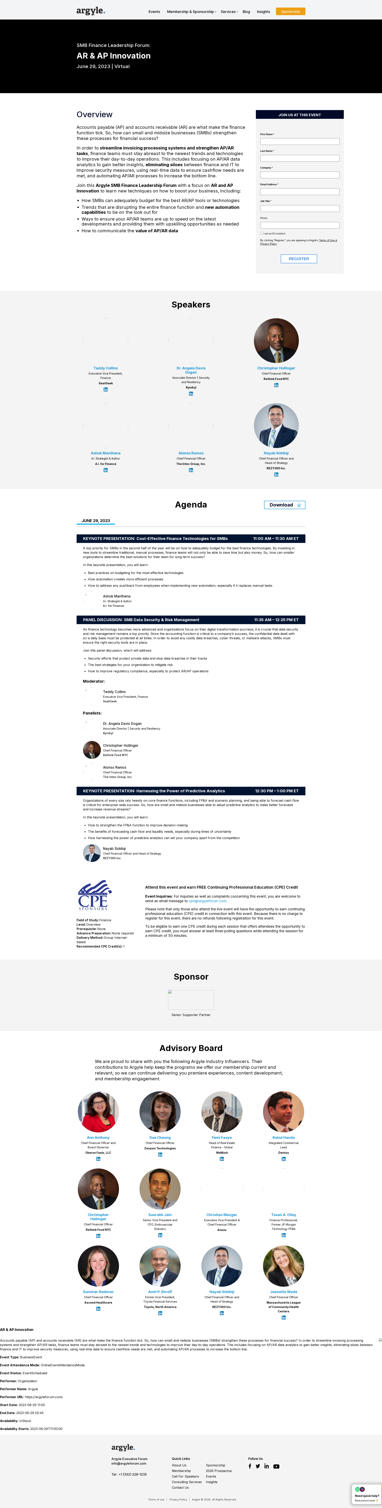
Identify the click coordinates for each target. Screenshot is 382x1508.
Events (154, 12)
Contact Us (180, 1487)
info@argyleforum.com (128, 1463)
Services (228, 12)
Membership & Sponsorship (190, 12)
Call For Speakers (185, 1476)
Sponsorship (290, 12)
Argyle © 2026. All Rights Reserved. (214, 1499)
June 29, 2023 (96, 520)
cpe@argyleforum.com (207, 901)
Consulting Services (187, 1482)
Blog (246, 12)
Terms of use (156, 1499)
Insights (263, 12)
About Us (179, 1465)
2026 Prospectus (219, 1471)
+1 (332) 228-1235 (133, 1474)
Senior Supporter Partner (191, 1015)
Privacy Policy (178, 1499)
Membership (181, 1471)
